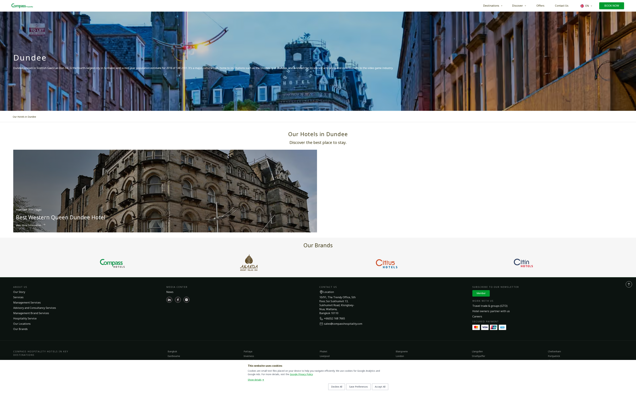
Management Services (27, 303)
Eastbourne (174, 356)
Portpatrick (554, 356)
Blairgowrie (402, 351)
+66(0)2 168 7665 (334, 319)
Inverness (249, 356)
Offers (540, 6)
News (169, 292)
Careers (477, 317)
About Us (20, 287)
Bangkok (172, 351)
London (400, 356)
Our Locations (22, 324)
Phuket (323, 351)
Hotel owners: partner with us (491, 311)
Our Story (19, 292)
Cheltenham (554, 351)
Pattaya (248, 351)
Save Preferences (358, 387)
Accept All (380, 387)
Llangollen (477, 351)
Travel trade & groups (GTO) (489, 306)
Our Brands (20, 329)
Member (481, 293)
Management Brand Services (31, 313)
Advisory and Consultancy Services (34, 308)
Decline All (336, 387)
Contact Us (561, 6)
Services (18, 297)
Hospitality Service (25, 319)
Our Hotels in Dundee (24, 117)
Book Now (611, 6)
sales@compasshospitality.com (343, 324)
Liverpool (325, 356)
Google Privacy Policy (301, 374)
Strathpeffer (478, 356)
